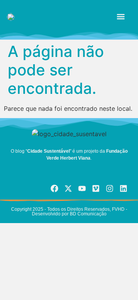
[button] (121, 16)
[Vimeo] (96, 188)
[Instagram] (109, 188)
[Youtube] (82, 188)
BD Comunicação (88, 214)
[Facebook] (54, 188)
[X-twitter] (68, 188)
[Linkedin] (123, 188)
